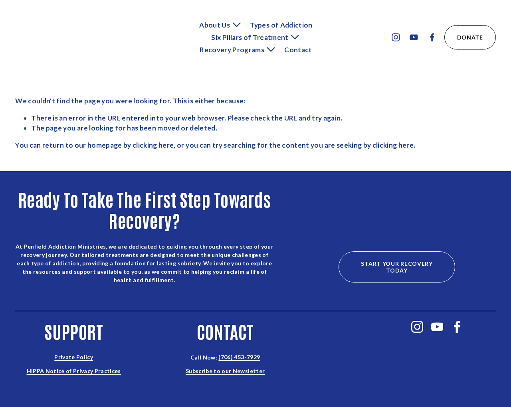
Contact (298, 49)
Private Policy (73, 357)
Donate (470, 37)
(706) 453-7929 (239, 357)
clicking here (153, 145)
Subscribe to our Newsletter (225, 371)
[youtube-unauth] (414, 37)
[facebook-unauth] (432, 37)
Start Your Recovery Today (396, 267)
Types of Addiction (281, 25)
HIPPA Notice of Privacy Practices (74, 371)
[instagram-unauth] (396, 37)
